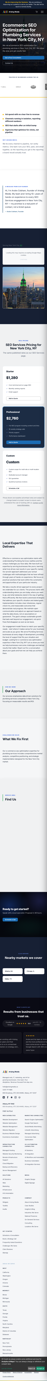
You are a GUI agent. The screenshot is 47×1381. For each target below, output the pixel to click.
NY (21, 245)
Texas (5, 1310)
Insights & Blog (30, 1209)
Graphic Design (30, 1179)
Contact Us (9, 63)
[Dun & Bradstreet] (19, 1098)
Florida (5, 1317)
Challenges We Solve (10, 1246)
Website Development (10, 1119)
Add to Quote (13, 398)
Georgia (5, 1313)
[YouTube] (11, 1098)
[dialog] (23, 1364)
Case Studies (29, 1205)
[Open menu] (42, 12)
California (6, 1272)
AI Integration (29, 1154)
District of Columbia (9, 1331)
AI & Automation (8, 1193)
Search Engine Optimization (34, 1119)
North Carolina (7, 1324)
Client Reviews (8, 1249)
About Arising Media (32, 1202)
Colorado (6, 1286)
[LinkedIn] (4, 1098)
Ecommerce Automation (11, 1137)
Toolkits (5, 1205)
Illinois (5, 1295)
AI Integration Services (32, 1164)
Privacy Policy (7, 1372)
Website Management (10, 1126)
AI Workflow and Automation (34, 1157)
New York (6, 1343)
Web (4, 1183)
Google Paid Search (31, 1123)
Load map (23, 259)
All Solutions (7, 1179)
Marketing (6, 1186)
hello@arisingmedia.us (10, 1087)
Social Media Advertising (33, 1126)
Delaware (6, 1334)
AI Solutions (29, 1150)
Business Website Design (11, 1133)
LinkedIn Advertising (32, 1130)
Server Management (9, 1170)
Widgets (5, 1202)
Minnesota (6, 1302)
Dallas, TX (8, 979)
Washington (7, 1276)
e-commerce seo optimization (21, 558)
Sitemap (5, 1253)
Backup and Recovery (10, 1167)
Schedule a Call (14, 488)
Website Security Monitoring (12, 1154)
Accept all (40, 1368)
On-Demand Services (32, 1219)
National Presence (31, 1216)
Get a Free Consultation (13, 58)
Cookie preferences (8, 1376)
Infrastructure (7, 1190)
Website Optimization (10, 1123)
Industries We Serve (31, 1212)
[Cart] (37, 12)
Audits (5, 1209)
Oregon (5, 1279)
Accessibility (28, 1372)
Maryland (6, 1327)
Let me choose (7, 1368)
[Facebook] (8, 1098)
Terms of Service (17, 1372)
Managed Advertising (32, 1133)
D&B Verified (8, 1111)
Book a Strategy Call (9, 1239)
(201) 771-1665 (7, 1090)
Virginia (5, 1320)
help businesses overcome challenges (20, 645)
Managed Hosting (9, 1150)
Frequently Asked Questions (12, 1242)
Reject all (31, 1368)
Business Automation (32, 1161)
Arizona (5, 1283)
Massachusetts (8, 1353)
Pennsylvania (7, 1346)
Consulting (28, 1223)
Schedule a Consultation (11, 1235)
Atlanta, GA (9, 971)
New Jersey (7, 1350)
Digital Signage (30, 1183)
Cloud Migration (8, 1163)
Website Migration (9, 1130)
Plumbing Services (21, 561)
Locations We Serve (31, 1226)
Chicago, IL (30, 971)
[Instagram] (15, 1098)
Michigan (6, 1298)
